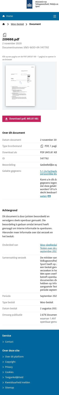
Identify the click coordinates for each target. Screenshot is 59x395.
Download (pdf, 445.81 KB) (23, 118)
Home (9, 16)
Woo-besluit (17, 24)
